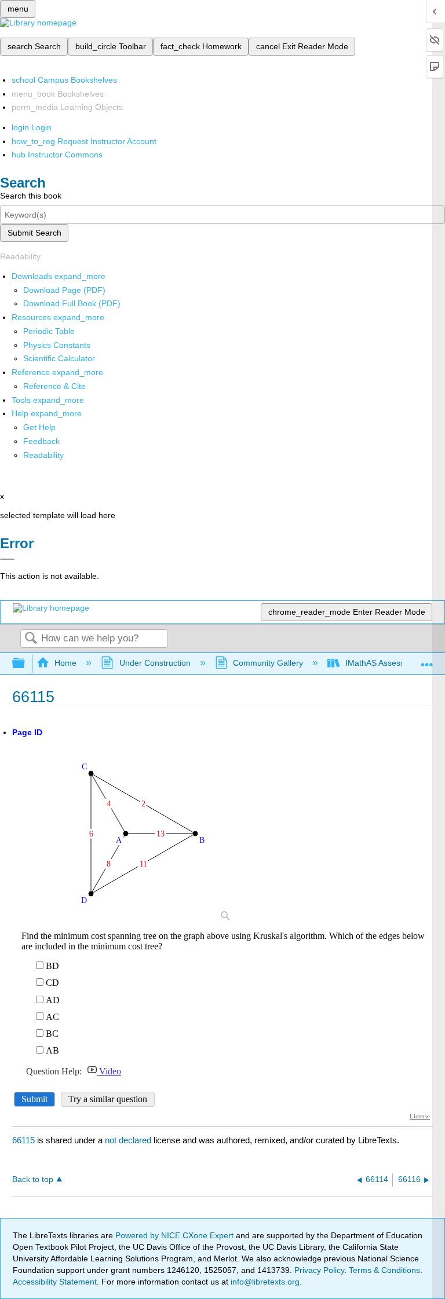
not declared (129, 1140)
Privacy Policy (319, 1270)
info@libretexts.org (264, 1281)
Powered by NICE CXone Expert (175, 1235)
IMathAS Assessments (386, 662)
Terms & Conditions (384, 1270)
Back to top (32, 1179)
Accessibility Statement (55, 1281)
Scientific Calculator (59, 358)
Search (30, 639)
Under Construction (154, 662)
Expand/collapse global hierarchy (26, 663)
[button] (41, 441)
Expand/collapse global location (427, 660)
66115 (23, 1140)
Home (65, 662)
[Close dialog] (7, 559)
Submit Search (34, 232)
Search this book (30, 195)
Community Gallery (268, 662)
